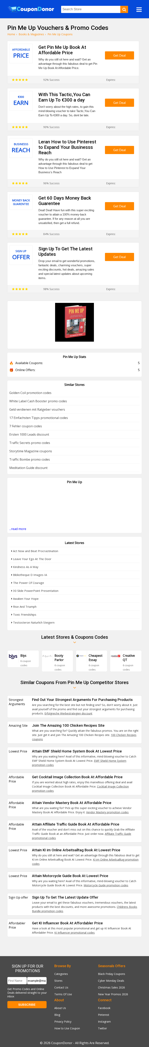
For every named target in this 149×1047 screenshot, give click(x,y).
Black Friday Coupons (111, 974)
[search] (124, 9)
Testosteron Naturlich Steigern (33, 622)
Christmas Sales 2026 (111, 987)
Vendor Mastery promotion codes (107, 812)
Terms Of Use (63, 994)
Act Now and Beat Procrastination (35, 551)
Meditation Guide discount (28, 468)
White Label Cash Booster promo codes (38, 401)
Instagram (104, 1021)
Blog (57, 1015)
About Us (60, 1008)
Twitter (102, 1028)
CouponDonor (61, 1043)
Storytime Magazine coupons (30, 451)
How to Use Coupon (67, 1028)
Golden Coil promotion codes (30, 393)
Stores (58, 980)
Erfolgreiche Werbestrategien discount (68, 713)
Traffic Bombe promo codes (29, 459)
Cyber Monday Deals (111, 980)
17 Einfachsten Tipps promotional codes (38, 418)
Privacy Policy (62, 1021)
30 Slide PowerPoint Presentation (35, 591)
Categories (61, 974)
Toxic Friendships (24, 614)
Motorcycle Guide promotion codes (106, 885)
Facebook (104, 1008)
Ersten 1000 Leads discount (29, 434)
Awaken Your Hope (25, 599)
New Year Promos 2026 (113, 994)
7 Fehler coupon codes (25, 426)
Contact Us (61, 987)
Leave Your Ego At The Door (31, 559)
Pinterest (103, 1015)
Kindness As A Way (25, 567)
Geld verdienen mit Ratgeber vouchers (37, 409)
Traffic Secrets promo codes (29, 443)
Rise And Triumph (24, 606)
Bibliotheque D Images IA (29, 575)
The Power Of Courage (28, 583)
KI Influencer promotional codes (74, 932)
